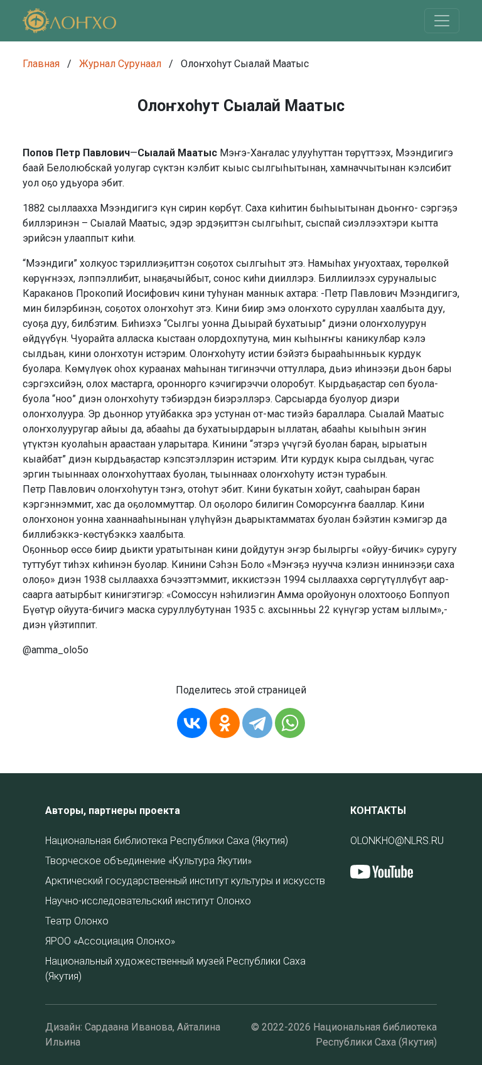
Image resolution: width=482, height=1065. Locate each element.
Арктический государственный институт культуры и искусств (185, 881)
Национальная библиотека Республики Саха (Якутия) (166, 841)
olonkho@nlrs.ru (397, 841)
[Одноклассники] (225, 723)
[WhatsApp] (290, 723)
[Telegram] (257, 723)
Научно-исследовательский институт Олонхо (148, 901)
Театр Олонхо (77, 921)
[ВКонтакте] (192, 723)
